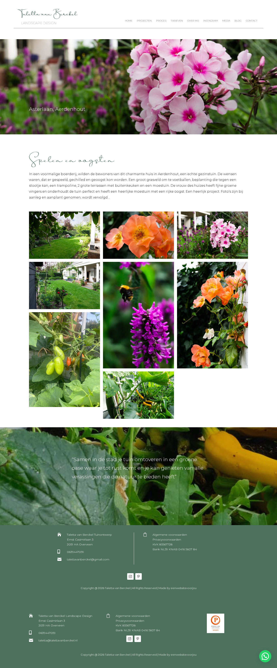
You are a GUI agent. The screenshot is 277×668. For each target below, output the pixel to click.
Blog (238, 20)
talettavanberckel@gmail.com (88, 559)
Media (226, 20)
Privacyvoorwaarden (166, 539)
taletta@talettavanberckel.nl (58, 640)
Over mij (193, 20)
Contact (251, 20)
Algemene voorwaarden (169, 534)
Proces (161, 20)
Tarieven (177, 20)
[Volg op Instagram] (130, 576)
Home (128, 20)
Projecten (144, 20)
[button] (265, 656)
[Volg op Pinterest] (138, 576)
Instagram (210, 20)
